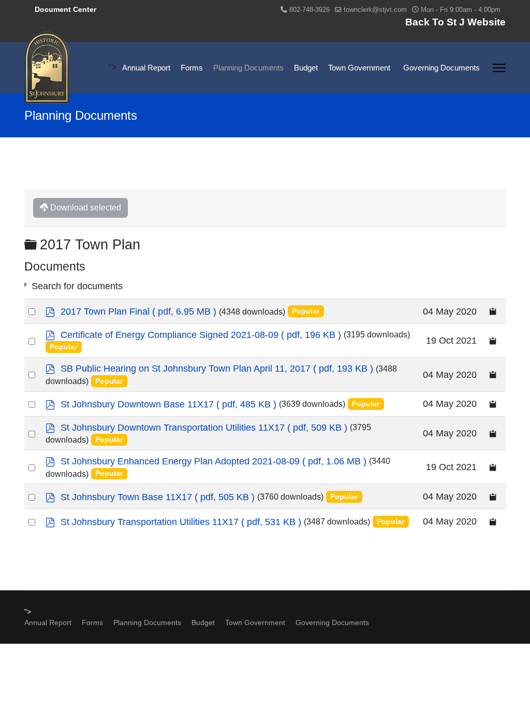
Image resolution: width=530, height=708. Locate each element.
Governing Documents (441, 67)
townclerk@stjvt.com (375, 9)
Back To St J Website (455, 22)
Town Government (359, 67)
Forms (192, 67)
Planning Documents (248, 67)
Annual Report (146, 67)
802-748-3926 (309, 9)
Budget (306, 67)
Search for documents (77, 286)
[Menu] (499, 68)
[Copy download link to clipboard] (493, 311)
